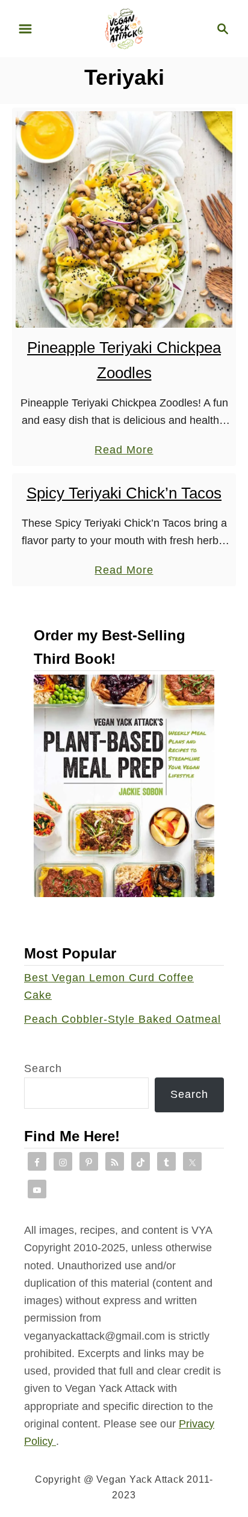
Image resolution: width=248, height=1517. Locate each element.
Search (43, 1068)
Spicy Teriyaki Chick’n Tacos (124, 493)
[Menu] (25, 29)
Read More (124, 451)
